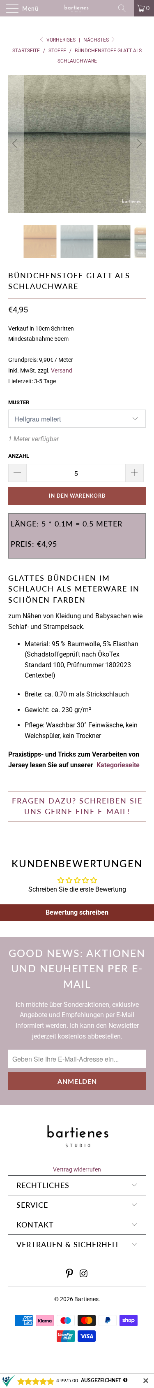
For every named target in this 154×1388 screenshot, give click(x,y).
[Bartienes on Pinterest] (69, 1274)
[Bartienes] (77, 8)
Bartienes (86, 1299)
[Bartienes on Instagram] (84, 1274)
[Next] (138, 144)
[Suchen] (124, 8)
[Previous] (16, 144)
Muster (18, 402)
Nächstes (96, 40)
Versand (61, 370)
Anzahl (18, 456)
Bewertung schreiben (77, 912)
